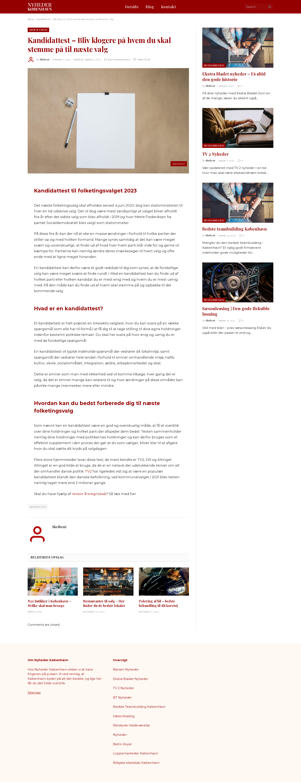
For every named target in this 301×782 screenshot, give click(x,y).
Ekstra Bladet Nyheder (130, 679)
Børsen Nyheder (126, 669)
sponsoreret (38, 506)
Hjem (31, 19)
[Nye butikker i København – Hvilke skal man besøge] (53, 581)
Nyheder (120, 735)
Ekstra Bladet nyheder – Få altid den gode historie (234, 76)
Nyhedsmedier (214, 65)
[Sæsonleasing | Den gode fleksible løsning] (237, 282)
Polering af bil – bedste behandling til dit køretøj (158, 603)
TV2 (88, 471)
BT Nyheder (122, 697)
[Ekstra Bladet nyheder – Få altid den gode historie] (237, 48)
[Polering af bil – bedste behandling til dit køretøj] (164, 581)
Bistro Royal (122, 744)
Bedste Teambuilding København (139, 707)
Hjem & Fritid (38, 29)
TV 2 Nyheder (215, 154)
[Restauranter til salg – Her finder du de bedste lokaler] (108, 581)
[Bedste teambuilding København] (237, 203)
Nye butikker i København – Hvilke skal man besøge (49, 603)
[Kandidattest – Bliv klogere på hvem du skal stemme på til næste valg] (108, 120)
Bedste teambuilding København (234, 229)
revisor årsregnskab (89, 494)
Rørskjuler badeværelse (131, 725)
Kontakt (168, 6)
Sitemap (34, 692)
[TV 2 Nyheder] (237, 128)
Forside (132, 6)
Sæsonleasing (123, 716)
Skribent (44, 59)
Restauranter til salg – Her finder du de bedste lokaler (104, 603)
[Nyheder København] (40, 6)
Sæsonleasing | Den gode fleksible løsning (236, 311)
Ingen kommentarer (119, 59)
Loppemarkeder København (135, 753)
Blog (150, 6)
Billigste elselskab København (136, 763)
